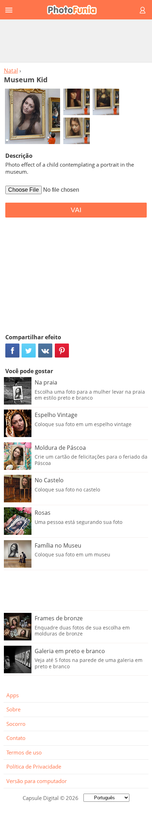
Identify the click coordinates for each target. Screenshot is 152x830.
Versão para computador (36, 780)
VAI (76, 210)
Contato (15, 737)
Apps (12, 695)
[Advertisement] (76, 40)
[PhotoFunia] (75, 9)
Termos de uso (24, 752)
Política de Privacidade (33, 766)
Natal (11, 70)
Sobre (13, 709)
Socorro (15, 723)
